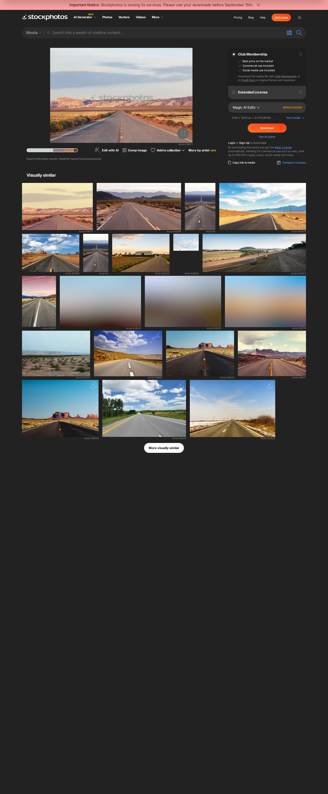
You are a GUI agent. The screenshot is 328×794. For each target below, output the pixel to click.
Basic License (283, 147)
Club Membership (286, 76)
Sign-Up (244, 142)
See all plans (267, 136)
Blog (251, 17)
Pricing (238, 17)
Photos (107, 17)
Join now (281, 17)
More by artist (202, 150)
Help (263, 17)
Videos (141, 17)
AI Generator (83, 17)
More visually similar (164, 448)
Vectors (124, 17)
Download (267, 128)
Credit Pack (248, 80)
